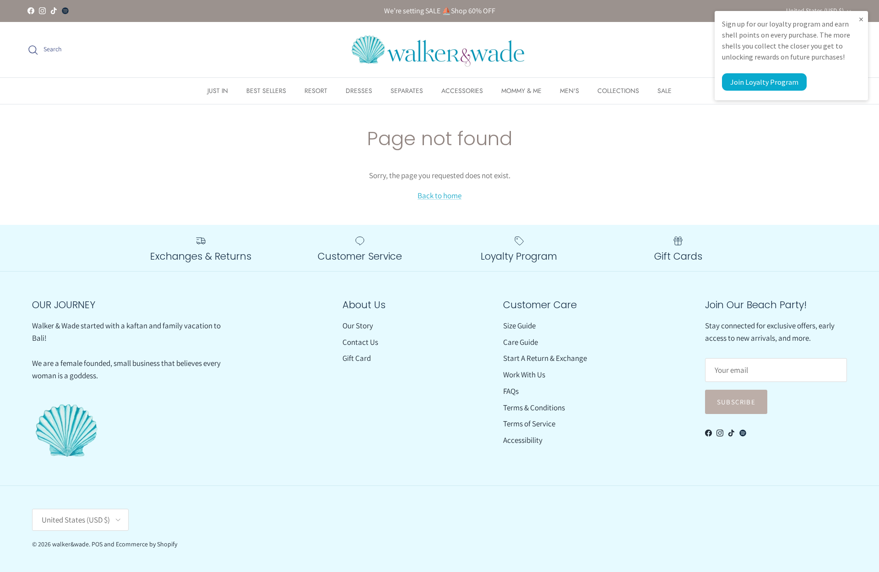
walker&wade (70, 544)
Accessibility (523, 440)
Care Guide (520, 342)
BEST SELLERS (266, 90)
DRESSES (359, 90)
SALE (664, 90)
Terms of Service (529, 424)
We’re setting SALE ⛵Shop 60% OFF (439, 11)
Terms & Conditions (534, 408)
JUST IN (217, 90)
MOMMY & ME (521, 90)
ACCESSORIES (462, 90)
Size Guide (519, 326)
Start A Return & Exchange (545, 358)
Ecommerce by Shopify (146, 544)
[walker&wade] (439, 49)
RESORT (315, 90)
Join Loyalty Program (764, 82)
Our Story (357, 326)
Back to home (439, 196)
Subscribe (736, 402)
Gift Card (356, 358)
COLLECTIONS (618, 90)
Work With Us (524, 375)
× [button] (861, 19)
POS (97, 544)
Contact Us (360, 342)
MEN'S (569, 90)
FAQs (511, 391)
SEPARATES (407, 90)
